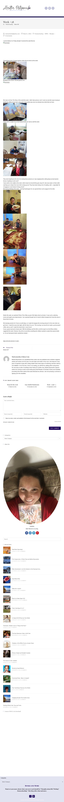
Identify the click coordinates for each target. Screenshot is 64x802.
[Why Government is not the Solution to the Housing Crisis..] (6, 569)
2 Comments (24, 635)
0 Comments (8, 35)
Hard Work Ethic (16, 578)
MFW (46, 33)
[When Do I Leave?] (6, 589)
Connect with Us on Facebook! (13, 711)
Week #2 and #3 (51, 385)
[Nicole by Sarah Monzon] (6, 669)
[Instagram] (53, 8)
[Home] (3, 24)
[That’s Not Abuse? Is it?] (6, 609)
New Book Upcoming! (17, 549)
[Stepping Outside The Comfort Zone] (6, 698)
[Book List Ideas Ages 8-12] (6, 599)
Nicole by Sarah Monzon (18, 668)
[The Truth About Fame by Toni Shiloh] (6, 688)
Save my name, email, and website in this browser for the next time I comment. (25, 418)
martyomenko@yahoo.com (12, 33)
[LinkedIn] (33, 532)
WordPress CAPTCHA (58, 421)
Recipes (52, 33)
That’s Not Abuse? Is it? (18, 608)
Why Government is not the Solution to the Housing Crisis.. (26, 569)
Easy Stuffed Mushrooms (32, 385)
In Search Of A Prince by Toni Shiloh (21, 618)
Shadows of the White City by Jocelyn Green (23, 643)
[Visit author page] (6, 359)
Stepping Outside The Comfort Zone (21, 697)
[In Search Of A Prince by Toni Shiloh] (6, 618)
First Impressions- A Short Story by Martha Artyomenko (25, 559)
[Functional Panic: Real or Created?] (6, 679)
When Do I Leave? (16, 588)
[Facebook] (26, 532)
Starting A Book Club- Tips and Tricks (12, 705)
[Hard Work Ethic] (6, 579)
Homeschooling (39, 33)
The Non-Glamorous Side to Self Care (21, 633)
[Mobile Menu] (29, 8)
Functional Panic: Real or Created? (20, 678)
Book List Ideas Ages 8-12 (18, 598)
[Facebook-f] (46, 8)
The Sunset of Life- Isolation (10, 660)
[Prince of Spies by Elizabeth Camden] (6, 653)
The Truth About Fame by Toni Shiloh (21, 688)
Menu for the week (12, 385)
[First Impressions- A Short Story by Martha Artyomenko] (6, 560)
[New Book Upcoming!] (6, 550)
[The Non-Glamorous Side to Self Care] (6, 634)
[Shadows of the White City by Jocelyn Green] (6, 644)
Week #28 (16, 24)
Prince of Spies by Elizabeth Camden (21, 653)
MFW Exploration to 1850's (12, 341)
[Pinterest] (49, 8)
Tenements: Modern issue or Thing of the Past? (14, 625)
